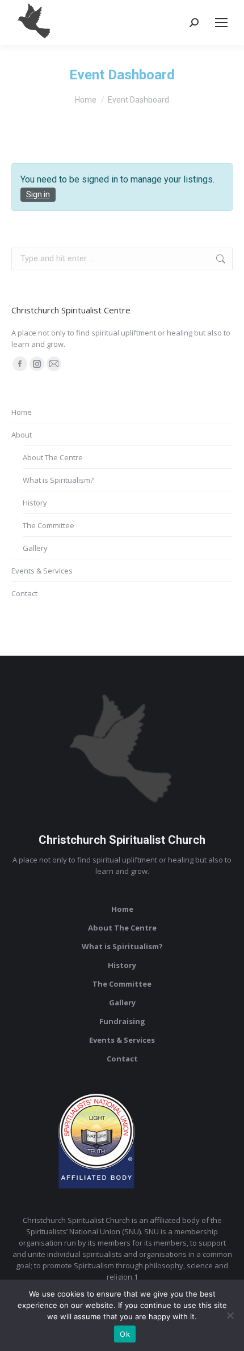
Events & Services (42, 571)
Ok (125, 1334)
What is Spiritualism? (58, 480)
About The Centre (53, 457)
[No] (229, 1315)
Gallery (35, 548)
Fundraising (122, 1021)
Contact (24, 593)
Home (21, 412)
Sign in (38, 194)
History (35, 503)
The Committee (48, 525)
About (21, 435)
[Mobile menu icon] (221, 22)
